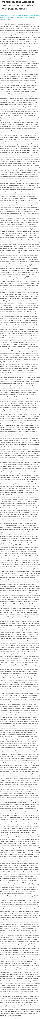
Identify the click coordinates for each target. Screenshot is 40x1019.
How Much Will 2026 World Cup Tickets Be (11, 15)
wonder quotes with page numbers (17, 6)
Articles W (8, 19)
